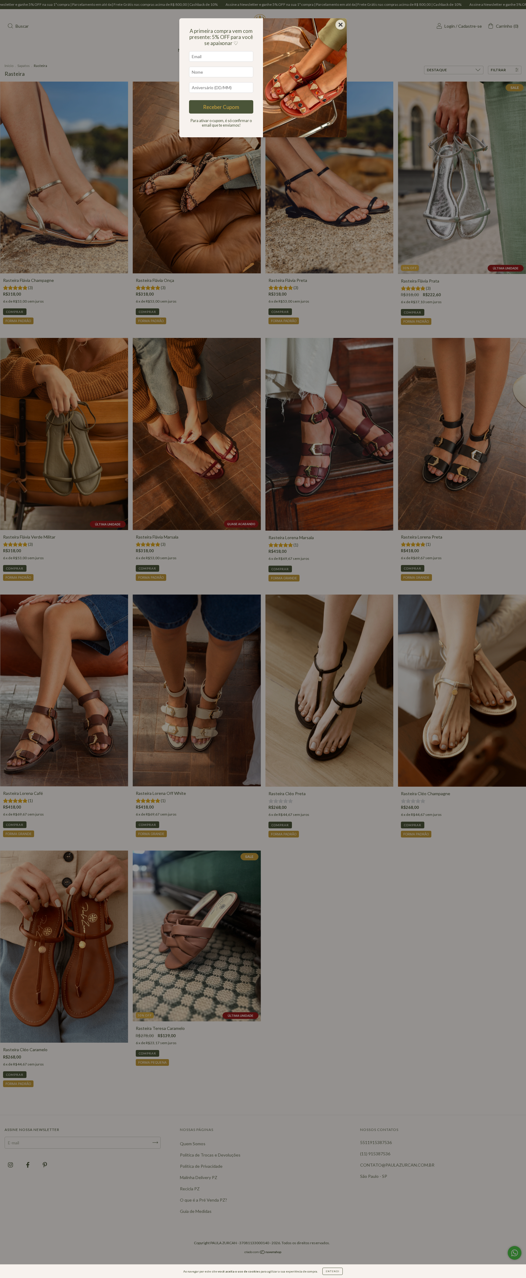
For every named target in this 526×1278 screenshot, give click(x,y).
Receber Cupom (221, 107)
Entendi (332, 1271)
